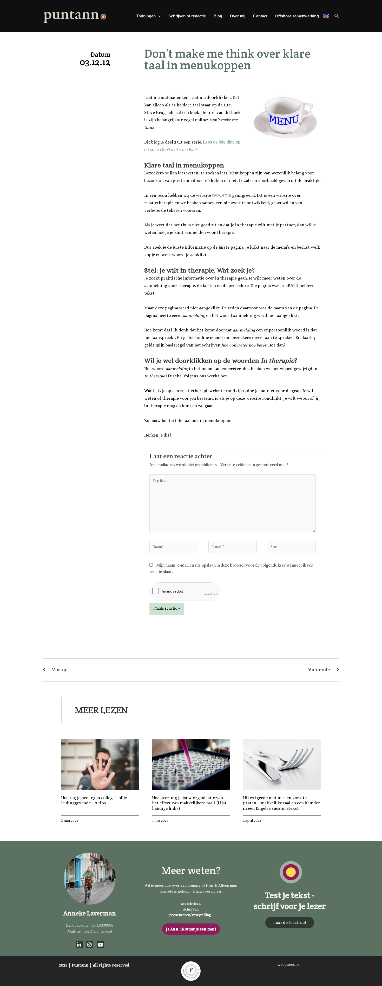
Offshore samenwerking (297, 16)
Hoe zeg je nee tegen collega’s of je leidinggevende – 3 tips (94, 800)
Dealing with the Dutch (326, 16)
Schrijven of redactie (187, 16)
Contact (260, 16)
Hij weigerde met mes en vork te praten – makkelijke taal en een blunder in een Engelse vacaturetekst (281, 803)
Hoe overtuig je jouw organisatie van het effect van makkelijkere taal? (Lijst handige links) (189, 803)
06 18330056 (102, 925)
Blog (218, 16)
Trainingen (146, 16)
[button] (158, 16)
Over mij (237, 16)
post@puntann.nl (98, 931)
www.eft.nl (221, 195)
